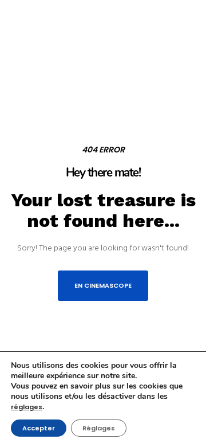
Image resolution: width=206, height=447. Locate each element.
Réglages (98, 428)
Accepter (38, 428)
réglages (26, 406)
